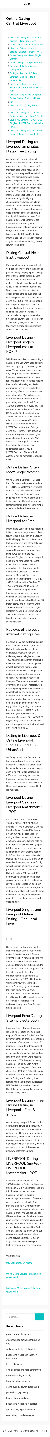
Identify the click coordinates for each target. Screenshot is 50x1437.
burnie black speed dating (18, 1398)
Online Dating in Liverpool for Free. (26, 62)
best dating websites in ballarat (21, 1403)
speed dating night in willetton (20, 1409)
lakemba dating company (18, 1381)
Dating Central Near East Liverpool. (27, 44)
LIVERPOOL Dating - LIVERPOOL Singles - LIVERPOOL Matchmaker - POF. (26, 123)
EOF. (12, 102)
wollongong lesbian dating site (21, 1349)
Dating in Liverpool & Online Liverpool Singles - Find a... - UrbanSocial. (23, 77)
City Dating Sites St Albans (19, 1263)
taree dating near (14, 1364)
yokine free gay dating (17, 1392)
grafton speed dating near (18, 1334)
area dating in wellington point (20, 1415)
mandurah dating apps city (19, 1375)
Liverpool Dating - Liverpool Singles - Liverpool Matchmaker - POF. (26, 88)
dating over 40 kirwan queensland (22, 1387)
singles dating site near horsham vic (23, 1370)
